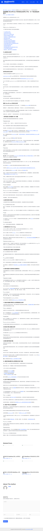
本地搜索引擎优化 (31, 304)
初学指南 (13, 10)
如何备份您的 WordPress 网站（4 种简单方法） (11, 457)
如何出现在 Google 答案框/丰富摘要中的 (20, 264)
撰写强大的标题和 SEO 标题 (8, 35)
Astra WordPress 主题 (29, 529)
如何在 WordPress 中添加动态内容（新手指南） (30, 457)
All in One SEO (13, 170)
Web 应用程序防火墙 (9, 374)
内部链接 (14, 387)
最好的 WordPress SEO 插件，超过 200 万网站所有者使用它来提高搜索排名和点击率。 (21, 167)
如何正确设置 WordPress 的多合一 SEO (11, 174)
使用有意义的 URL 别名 (8, 39)
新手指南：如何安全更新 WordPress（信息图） (11, 472)
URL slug (13, 232)
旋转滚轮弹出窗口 (31, 419)
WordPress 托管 (10, 370)
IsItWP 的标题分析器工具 (29, 155)
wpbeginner (9, 10)
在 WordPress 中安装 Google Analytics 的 (18, 141)
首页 (4, 10)
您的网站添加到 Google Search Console (27, 78)
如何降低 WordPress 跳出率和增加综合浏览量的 (23, 402)
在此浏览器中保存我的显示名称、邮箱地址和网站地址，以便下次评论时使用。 (17, 518)
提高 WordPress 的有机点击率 (9, 34)
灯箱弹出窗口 (12, 419)
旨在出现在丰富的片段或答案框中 (9, 40)
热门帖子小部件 (13, 397)
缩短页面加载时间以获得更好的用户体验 (11, 47)
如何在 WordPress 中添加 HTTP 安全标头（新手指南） (30, 472)
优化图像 (5, 373)
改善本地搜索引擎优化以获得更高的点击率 (11, 43)
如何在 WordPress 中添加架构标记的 (18, 300)
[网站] (34, 514)
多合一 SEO (9, 165)
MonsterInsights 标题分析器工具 (19, 155)
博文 (6, 10)
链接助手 (22, 391)
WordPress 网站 (10, 186)
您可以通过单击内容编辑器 (31, 237)
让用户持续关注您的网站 (8, 48)
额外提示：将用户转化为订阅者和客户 (10, 49)
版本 (14, 138)
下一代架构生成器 (11, 288)
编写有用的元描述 (7, 38)
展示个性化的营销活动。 (23, 429)
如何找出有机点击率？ (8, 33)
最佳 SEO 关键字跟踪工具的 (15, 358)
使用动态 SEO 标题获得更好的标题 (9, 36)
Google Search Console (6, 76)
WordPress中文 (9, 1)
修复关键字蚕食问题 (7, 45)
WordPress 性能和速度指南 (12, 376)
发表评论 (12, 14)
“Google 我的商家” (15, 312)
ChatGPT (31, 218)
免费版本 (24, 170)
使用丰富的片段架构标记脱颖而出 (9, 42)
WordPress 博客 (27, 105)
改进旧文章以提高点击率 (8, 44)
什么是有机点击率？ (7, 31)
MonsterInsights (9, 130)
